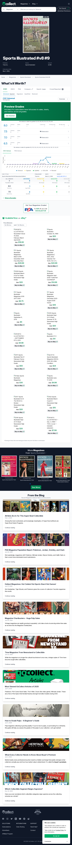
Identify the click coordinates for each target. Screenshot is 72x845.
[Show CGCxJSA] (44, 170)
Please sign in (45, 131)
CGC (5, 89)
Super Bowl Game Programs (14, 523)
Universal (8, 94)
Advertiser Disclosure (64, 11)
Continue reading (10, 527)
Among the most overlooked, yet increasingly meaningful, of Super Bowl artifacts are (32, 521)
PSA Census (18, 151)
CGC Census (7, 151)
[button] (30, 483)
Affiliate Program (7, 834)
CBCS (13, 89)
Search (41, 89)
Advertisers (5, 830)
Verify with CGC (61, 176)
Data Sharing (20, 827)
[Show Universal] (19, 170)
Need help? (33, 827)
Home (3, 77)
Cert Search (62, 8)
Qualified (27, 94)
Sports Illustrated (25, 77)
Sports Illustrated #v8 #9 (42, 77)
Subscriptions (6, 827)
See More (36, 487)
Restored (34, 94)
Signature (20, 94)
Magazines (12, 77)
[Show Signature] (27, 170)
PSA (19, 89)
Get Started (10, 116)
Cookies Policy (59, 830)
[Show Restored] (53, 170)
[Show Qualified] (36, 170)
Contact (32, 830)
